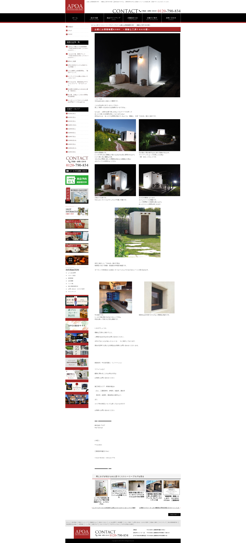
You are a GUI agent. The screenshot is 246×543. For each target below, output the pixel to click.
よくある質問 (72, 273)
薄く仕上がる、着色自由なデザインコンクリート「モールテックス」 (78, 83)
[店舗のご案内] (151, 18)
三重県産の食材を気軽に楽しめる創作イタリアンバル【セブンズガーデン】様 (154, 497)
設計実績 (74, 522)
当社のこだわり (103, 522)
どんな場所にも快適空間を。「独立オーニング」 (78, 71)
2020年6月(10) (72, 140)
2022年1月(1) (72, 117)
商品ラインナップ (83, 522)
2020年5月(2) (72, 144)
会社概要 (70, 281)
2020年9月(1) (72, 129)
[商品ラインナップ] (113, 18)
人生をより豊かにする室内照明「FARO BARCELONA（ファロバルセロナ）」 (78, 48)
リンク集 (70, 283)
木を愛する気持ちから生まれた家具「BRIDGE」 (78, 90)
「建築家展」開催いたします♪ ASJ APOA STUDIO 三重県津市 (171, 498)
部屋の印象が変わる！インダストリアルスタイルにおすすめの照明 (136, 494)
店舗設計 (70, 26)
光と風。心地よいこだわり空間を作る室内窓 (78, 95)
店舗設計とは (93, 522)
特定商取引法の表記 (71, 524)
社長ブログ (95, 524)
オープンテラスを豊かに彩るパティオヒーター (78, 77)
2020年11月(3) (72, 125)
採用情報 (81, 524)
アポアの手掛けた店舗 (127, 524)
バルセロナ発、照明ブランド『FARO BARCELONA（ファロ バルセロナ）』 (78, 55)
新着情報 (70, 278)
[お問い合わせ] (171, 18)
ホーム (93, 25)
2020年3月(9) (72, 152)
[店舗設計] (132, 18)
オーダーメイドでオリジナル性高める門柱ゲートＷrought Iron (78, 101)
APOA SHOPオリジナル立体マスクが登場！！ (77, 66)
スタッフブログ (104, 524)
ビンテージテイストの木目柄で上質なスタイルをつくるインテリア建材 (113, 508)
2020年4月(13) (72, 148)
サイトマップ (72, 291)
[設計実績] (94, 18)
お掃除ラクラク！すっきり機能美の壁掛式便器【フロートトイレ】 (159, 508)
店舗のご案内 (153, 522)
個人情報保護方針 (73, 286)
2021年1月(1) (72, 121)
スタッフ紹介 (72, 275)
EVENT (70, 34)
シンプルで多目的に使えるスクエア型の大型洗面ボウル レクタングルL (101, 501)
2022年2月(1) (72, 113)
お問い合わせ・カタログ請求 (76, 289)
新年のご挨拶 (72, 61)
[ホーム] (75, 18)
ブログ (116, 25)
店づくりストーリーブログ (105, 25)
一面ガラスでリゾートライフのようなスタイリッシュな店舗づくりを (119, 494)
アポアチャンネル (114, 524)
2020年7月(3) (72, 136)
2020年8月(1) (72, 132)
